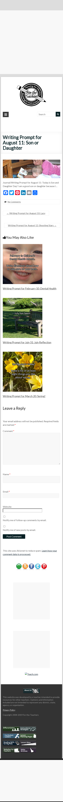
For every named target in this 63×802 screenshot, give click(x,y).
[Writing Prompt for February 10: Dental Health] (22, 245)
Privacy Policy (9, 710)
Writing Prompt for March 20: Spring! (24, 396)
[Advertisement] (31, 42)
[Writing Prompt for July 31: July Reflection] (22, 299)
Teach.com (32, 674)
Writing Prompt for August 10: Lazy (26, 213)
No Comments (14, 201)
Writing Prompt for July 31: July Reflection (27, 342)
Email (6, 491)
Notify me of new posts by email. (19, 529)
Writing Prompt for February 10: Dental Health (29, 288)
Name (6, 474)
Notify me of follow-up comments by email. (24, 520)
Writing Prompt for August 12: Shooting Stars (32, 225)
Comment (8, 431)
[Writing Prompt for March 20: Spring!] (22, 353)
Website (7, 506)
